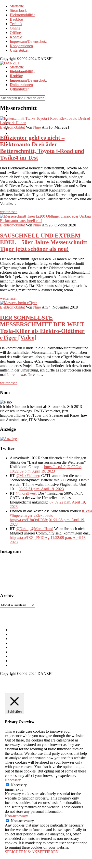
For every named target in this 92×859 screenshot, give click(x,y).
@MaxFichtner (27, 476)
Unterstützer (19, 50)
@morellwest (26, 493)
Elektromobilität (22, 15)
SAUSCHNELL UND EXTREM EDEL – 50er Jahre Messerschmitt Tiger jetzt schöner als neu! (43, 242)
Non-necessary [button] (16, 816)
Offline (15, 32)
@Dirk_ (22, 529)
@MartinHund (41, 529)
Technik (16, 24)
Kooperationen (21, 46)
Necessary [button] (13, 780)
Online (15, 28)
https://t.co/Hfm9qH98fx (29, 520)
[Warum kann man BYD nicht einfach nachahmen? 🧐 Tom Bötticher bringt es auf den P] (24, 573)
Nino (37, 225)
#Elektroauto (43, 515)
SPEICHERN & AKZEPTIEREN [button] (32, 852)
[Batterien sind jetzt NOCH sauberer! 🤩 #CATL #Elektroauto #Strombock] (54, 573)
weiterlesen (8, 212)
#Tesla (87, 511)
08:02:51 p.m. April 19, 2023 (41, 489)
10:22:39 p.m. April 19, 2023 (32, 471)
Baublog (16, 19)
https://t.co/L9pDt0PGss (62, 467)
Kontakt (16, 37)
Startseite (17, 6)
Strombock (18, 10)
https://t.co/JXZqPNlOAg (30, 537)
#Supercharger (21, 515)
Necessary (19, 785)
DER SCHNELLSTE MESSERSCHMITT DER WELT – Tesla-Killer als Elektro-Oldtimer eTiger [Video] (44, 327)
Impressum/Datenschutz (28, 41)
